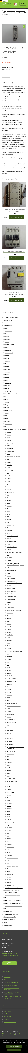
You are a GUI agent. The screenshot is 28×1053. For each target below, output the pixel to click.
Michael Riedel (11, 885)
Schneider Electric (12, 547)
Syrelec (9, 624)
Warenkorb (7, 1016)
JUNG (8, 817)
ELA (8, 849)
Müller (8, 830)
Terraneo (9, 762)
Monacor (7, 374)
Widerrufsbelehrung (10, 985)
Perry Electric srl (11, 451)
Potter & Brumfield (12, 781)
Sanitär (5, 922)
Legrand (9, 629)
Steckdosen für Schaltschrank (13, 900)
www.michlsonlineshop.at (9, 953)
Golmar (7, 336)
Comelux (7, 372)
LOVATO (9, 711)
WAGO (8, 700)
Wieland (9, 687)
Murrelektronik (11, 719)
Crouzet (9, 659)
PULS (8, 860)
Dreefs (7, 364)
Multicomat (10, 613)
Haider (9, 511)
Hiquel (9, 500)
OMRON (9, 576)
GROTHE (9, 654)
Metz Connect (10, 492)
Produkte (7, 1019)
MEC (8, 725)
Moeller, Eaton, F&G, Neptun (14, 552)
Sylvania (9, 673)
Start (5, 11)
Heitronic (7, 369)
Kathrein (7, 388)
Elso (8, 497)
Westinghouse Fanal (12, 536)
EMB (8, 473)
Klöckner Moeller (11, 541)
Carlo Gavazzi (10, 607)
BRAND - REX (10, 822)
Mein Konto (7, 1011)
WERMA (9, 871)
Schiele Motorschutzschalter (14, 610)
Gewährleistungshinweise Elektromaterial (12, 993)
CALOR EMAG (8, 410)
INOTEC (9, 519)
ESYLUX (9, 692)
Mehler (9, 476)
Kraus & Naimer (11, 588)
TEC (8, 784)
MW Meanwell (10, 714)
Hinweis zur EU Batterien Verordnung (11, 988)
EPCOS (9, 632)
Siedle (8, 643)
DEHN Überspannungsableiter (15, 676)
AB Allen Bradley (11, 722)
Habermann (10, 448)
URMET (9, 648)
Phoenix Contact (11, 678)
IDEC (8, 776)
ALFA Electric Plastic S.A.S (14, 706)
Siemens (16, 12)
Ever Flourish (10, 847)
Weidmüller (10, 635)
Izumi (8, 503)
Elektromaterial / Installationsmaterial (15, 429)
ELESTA (9, 555)
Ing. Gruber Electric (12, 703)
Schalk (8, 478)
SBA (8, 841)
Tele (8, 522)
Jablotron (7, 339)
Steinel (9, 733)
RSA (6, 426)
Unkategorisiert (8, 925)
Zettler (9, 773)
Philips (9, 670)
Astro (6, 399)
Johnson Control (11, 751)
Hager (8, 544)
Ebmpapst (9, 844)
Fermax (9, 618)
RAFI (6, 380)
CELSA (8, 697)
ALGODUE (9, 828)
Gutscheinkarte (8, 320)
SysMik (7, 407)
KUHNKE (9, 640)
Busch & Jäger (10, 615)
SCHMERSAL (10, 874)
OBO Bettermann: (11, 578)
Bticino (9, 795)
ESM (8, 567)
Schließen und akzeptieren (14, 1046)
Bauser (9, 882)
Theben (9, 585)
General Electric (11, 778)
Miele (6, 347)
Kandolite (7, 361)
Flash (8, 767)
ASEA (8, 800)
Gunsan (7, 358)
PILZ (8, 825)
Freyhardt (9, 695)
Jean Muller (10, 730)
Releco (9, 462)
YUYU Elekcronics (11, 792)
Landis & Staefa (11, 599)
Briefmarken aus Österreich (11, 914)
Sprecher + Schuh (11, 570)
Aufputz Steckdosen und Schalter (14, 903)
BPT (8, 757)
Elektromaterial (11, 11)
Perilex (9, 440)
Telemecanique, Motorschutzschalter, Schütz (14, 582)
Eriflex (8, 437)
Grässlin (9, 689)
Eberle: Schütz (11, 594)
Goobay (7, 342)
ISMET (8, 787)
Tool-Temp (8, 391)
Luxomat (9, 684)
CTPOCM (9, 657)
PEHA (8, 811)
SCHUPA (9, 814)
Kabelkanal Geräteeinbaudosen (13, 906)
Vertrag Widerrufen (9, 963)
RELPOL (9, 770)
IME (8, 833)
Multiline (9, 487)
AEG (8, 662)
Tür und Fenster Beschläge (11, 317)
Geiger (8, 484)
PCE (8, 736)
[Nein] (26, 1046)
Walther (9, 806)
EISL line (9, 506)
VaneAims (9, 465)
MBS (8, 605)
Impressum (7, 977)
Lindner (9, 789)
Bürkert (9, 514)
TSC (6, 396)
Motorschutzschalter (10, 898)
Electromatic (10, 525)
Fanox (6, 413)
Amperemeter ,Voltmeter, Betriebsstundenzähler (12, 891)
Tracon (9, 435)
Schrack (9, 549)
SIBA (8, 517)
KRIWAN (9, 852)
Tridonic (9, 489)
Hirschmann (8, 331)
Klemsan (9, 855)
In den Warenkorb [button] (16, 217)
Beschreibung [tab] (6, 77)
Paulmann (8, 350)
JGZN (8, 454)
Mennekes (10, 728)
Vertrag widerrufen (10, 1022)
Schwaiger (8, 383)
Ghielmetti (10, 443)
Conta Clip (10, 470)
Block (6, 328)
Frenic (6, 418)
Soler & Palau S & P (12, 681)
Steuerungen (8, 911)
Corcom (9, 533)
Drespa (9, 819)
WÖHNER (9, 741)
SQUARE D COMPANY (12, 858)
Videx (8, 467)
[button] (24, 26)
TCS (6, 415)
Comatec (9, 798)
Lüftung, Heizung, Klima (10, 917)
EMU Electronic (9, 353)
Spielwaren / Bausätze (9, 919)
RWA (8, 765)
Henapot (7, 385)
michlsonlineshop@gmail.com (10, 955)
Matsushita (10, 530)
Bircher (7, 377)
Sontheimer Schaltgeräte (13, 456)
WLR (8, 665)
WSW (8, 573)
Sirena (7, 366)
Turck (6, 333)
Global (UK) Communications (12, 394)
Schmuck (6, 323)
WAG (8, 446)
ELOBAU (9, 877)
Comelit (7, 402)
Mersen (9, 432)
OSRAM (9, 667)
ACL (8, 508)
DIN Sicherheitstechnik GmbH (15, 651)
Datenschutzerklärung (11, 982)
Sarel (8, 708)
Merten (9, 602)
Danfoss (9, 879)
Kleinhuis (9, 808)
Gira (8, 495)
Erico (8, 481)
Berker (9, 538)
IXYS (8, 863)
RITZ (8, 836)
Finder (8, 637)
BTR (8, 759)
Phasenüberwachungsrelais (12, 895)
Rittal (8, 869)
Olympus (7, 421)
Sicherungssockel (9, 908)
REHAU (9, 838)
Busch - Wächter (11, 591)
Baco (8, 528)
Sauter (9, 621)
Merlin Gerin (10, 754)
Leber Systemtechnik (12, 866)
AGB (5, 979)
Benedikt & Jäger (11, 596)
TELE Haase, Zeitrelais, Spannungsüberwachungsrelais (15, 564)
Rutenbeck (10, 738)
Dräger (7, 405)
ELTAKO (9, 626)
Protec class (8, 424)
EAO (8, 459)
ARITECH (9, 803)
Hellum (7, 355)
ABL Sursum (10, 646)
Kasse (5, 1014)
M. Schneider (10, 744)
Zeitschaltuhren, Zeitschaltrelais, (14, 888)
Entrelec (9, 717)
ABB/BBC (9, 558)
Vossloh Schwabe (9, 344)
